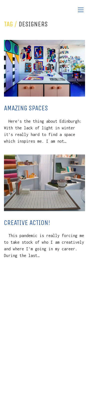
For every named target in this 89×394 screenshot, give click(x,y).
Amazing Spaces (26, 108)
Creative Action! (27, 223)
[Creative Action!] (44, 182)
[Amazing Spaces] (44, 68)
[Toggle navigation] (80, 10)
